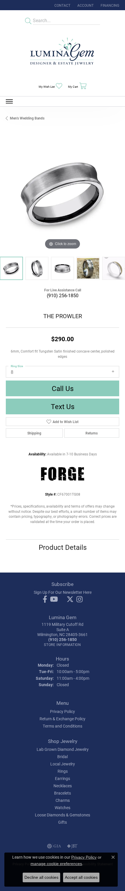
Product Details (63, 547)
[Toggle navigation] (9, 101)
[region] (62, 194)
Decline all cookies (41, 877)
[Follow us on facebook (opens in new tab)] (45, 599)
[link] (61, 5)
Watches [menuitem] (62, 807)
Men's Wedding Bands (27, 118)
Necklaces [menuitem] (62, 785)
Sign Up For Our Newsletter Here (63, 592)
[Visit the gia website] (54, 846)
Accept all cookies (81, 877)
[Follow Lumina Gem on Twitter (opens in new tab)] (70, 599)
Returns (91, 433)
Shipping (34, 433)
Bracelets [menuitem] (62, 793)
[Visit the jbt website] (72, 846)
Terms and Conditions (62, 726)
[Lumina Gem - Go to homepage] (62, 53)
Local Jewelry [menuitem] (62, 764)
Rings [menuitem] (63, 771)
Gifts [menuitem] (62, 822)
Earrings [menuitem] (62, 778)
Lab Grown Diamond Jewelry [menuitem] (63, 749)
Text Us (62, 406)
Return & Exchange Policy (62, 718)
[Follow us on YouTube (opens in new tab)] (54, 599)
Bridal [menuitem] (62, 756)
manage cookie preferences (56, 863)
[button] (85, 5)
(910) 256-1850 (62, 295)
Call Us (63, 388)
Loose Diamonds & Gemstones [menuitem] (62, 815)
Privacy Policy (62, 711)
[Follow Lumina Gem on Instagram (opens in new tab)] (79, 599)
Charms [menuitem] (63, 800)
